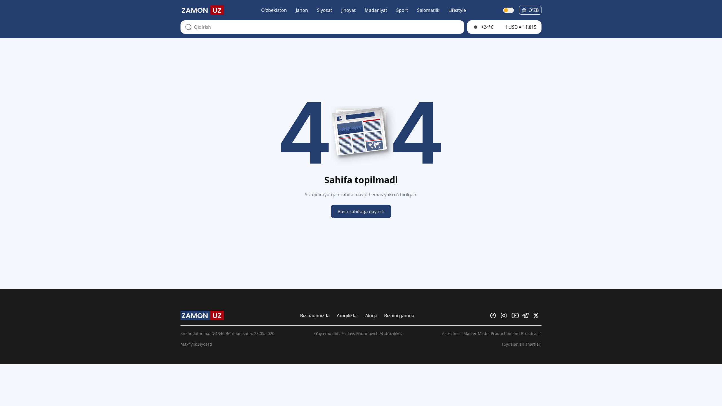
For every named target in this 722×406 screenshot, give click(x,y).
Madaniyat (376, 10)
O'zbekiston (274, 10)
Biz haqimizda (315, 315)
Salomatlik (428, 10)
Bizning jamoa (399, 315)
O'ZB (534, 10)
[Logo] (202, 10)
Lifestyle (457, 10)
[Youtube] (516, 315)
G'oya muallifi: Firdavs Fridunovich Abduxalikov (358, 333)
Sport (402, 10)
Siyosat (324, 10)
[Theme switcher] (508, 10)
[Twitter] (537, 315)
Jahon (302, 10)
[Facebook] (494, 315)
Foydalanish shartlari (522, 344)
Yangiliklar (347, 315)
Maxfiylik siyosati (196, 344)
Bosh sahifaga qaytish (361, 211)
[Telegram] (526, 315)
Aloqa (371, 315)
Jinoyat (348, 10)
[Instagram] (505, 315)
